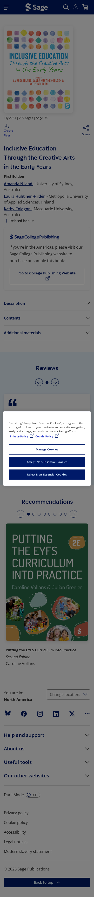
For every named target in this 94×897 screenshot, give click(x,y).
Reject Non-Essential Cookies (47, 474)
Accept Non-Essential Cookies (47, 462)
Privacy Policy (19, 436)
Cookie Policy (44, 436)
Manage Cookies (47, 449)
